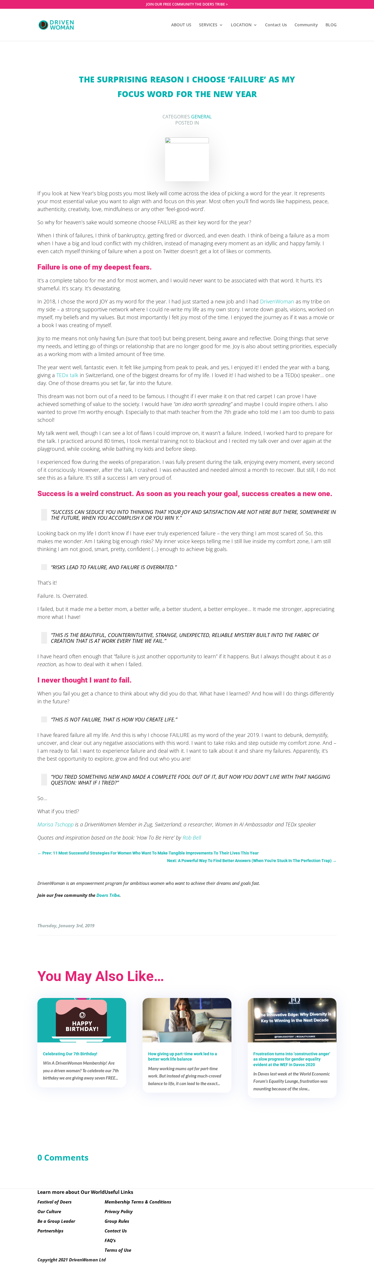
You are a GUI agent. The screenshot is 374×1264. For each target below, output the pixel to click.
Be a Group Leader (56, 1221)
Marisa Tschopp (55, 824)
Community (306, 25)
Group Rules (117, 1221)
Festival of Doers (54, 1202)
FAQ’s (110, 1240)
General (201, 116)
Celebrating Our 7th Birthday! (70, 1053)
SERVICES (208, 25)
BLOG (331, 25)
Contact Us (276, 25)
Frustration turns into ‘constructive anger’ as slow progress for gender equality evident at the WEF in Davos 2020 (291, 1059)
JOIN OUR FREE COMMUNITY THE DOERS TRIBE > (187, 5)
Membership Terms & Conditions (138, 1202)
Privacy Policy (119, 1211)
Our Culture (49, 1211)
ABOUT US (181, 25)
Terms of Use (118, 1250)
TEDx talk (67, 375)
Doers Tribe (108, 895)
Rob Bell (192, 837)
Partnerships (50, 1231)
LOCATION (241, 25)
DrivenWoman (277, 301)
